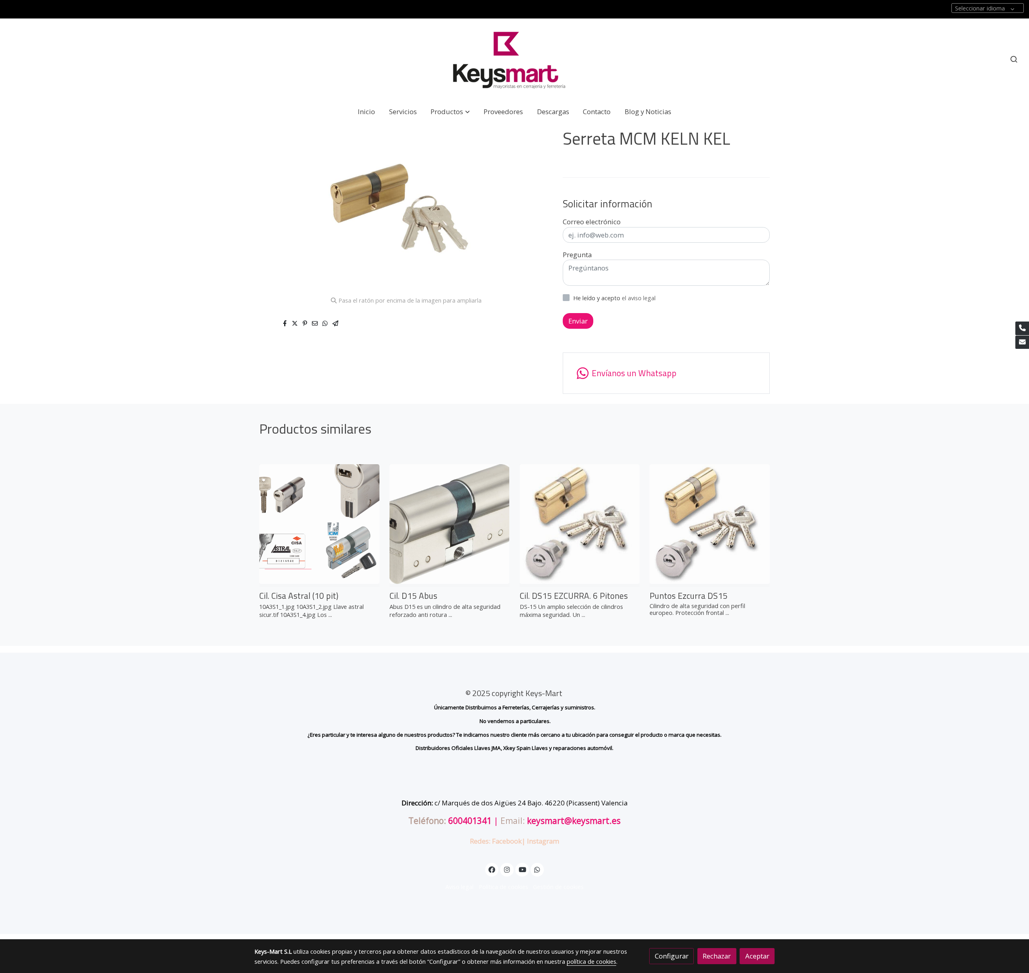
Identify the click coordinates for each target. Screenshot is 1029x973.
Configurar (672, 956)
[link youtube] (522, 869)
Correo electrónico (592, 221)
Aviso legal (459, 887)
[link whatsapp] (537, 869)
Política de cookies (503, 887)
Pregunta (577, 254)
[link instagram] (506, 869)
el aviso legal (639, 298)
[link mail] (1022, 342)
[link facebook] (492, 869)
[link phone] (1022, 328)
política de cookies (591, 961)
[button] (450, 111)
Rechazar (717, 956)
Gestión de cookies (558, 887)
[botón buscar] (1013, 59)
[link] (514, 59)
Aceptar (757, 956)
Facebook (507, 841)
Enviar (578, 321)
